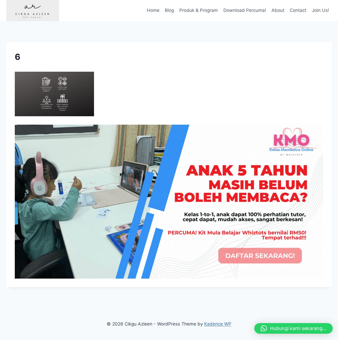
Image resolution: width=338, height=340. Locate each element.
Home (153, 10)
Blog (169, 10)
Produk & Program (198, 10)
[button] (293, 328)
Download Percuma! (244, 10)
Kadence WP (217, 324)
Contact (298, 10)
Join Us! (320, 10)
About (277, 10)
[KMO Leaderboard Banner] (169, 202)
